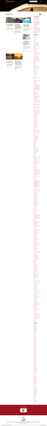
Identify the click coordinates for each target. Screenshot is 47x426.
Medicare (35, 227)
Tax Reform (35, 298)
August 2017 (35, 364)
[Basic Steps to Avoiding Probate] (10, 61)
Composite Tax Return (36, 113)
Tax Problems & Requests (37, 297)
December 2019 (35, 348)
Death (27, 50)
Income (34, 168)
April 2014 (35, 398)
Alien (34, 49)
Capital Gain (35, 70)
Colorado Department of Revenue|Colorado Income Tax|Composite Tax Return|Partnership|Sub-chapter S (37, 97)
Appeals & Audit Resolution (37, 54)
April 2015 (35, 386)
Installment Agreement (36, 173)
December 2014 (35, 390)
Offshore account (36, 233)
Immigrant (35, 167)
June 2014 (35, 396)
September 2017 (35, 363)
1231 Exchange (35, 38)
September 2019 (35, 349)
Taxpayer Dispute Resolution (22, 422)
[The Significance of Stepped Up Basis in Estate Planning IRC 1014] (27, 43)
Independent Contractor (36, 169)
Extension (35, 141)
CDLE (34, 75)
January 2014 (35, 401)
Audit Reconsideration (36, 59)
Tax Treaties (35, 301)
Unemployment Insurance (37, 316)
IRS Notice (35, 201)
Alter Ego (35, 51)
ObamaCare (35, 232)
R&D (34, 250)
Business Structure (36, 68)
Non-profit (35, 231)
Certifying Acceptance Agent (37, 77)
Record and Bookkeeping (29, 422)
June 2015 (35, 384)
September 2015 (35, 381)
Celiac (34, 76)
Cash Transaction (36, 74)
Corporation (35, 114)
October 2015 (35, 380)
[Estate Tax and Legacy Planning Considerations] (27, 25)
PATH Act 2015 (35, 237)
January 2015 (35, 389)
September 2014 (35, 393)
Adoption (35, 47)
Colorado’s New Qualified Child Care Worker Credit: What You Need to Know (37, 24)
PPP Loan (35, 242)
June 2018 (35, 356)
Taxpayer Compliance (15, 422)
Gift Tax (17, 34)
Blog (34, 421)
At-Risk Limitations (36, 58)
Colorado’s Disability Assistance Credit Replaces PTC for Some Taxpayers (37, 18)
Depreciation (35, 121)
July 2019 (35, 350)
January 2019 (35, 353)
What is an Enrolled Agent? (21, 421)
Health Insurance (36, 160)
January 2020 (35, 347)
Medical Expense (36, 225)
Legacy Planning (26, 32)
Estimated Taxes (35, 139)
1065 (34, 36)
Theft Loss (35, 307)
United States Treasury (36, 317)
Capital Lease (35, 71)
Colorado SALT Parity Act (36, 110)
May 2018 (35, 357)
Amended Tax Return (36, 52)
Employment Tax (36, 134)
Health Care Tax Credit (36, 159)
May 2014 (35, 397)
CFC (34, 79)
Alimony (35, 50)
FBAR (34, 144)
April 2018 (35, 358)
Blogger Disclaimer (38, 421)
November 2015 (35, 379)
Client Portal (21, 423)
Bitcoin (34, 63)
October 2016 (35, 370)
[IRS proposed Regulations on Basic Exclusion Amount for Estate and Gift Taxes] (18, 26)
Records (35, 254)
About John (10, 421)
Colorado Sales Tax (36, 109)
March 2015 (35, 387)
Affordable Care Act (36, 48)
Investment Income (36, 176)
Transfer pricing (35, 308)
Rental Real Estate (36, 255)
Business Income (36, 66)
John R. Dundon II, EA (14, 421)
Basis (23, 50)
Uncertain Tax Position (36, 314)
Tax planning (29, 51)
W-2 (34, 319)
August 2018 (35, 355)
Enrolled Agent (35, 135)
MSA (34, 228)
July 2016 (35, 373)
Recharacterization (36, 253)
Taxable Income (35, 302)
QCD (34, 247)
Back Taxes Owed (36, 61)
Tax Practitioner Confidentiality (28, 421)
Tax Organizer (35, 294)
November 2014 (35, 391)
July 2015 (35, 383)
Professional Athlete (36, 245)
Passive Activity (35, 235)
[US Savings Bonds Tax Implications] (10, 25)
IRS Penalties (35, 202)
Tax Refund (35, 299)
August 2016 (35, 372)
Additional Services (35, 422)
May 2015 (35, 385)
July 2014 (35, 395)
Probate (11, 67)
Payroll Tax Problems (36, 239)
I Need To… (8, 422)
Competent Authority (36, 112)
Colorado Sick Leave (36, 111)
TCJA (34, 306)
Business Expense (36, 65)
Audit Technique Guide (36, 60)
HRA (34, 164)
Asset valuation (35, 57)
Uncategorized (35, 313)
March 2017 (35, 366)
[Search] (40, 14)
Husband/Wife (35, 166)
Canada (34, 69)
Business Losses (35, 67)
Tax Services (11, 422)
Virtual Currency (35, 318)
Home (7, 421)
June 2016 (35, 374)
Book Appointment (25, 423)
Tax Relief (35, 300)
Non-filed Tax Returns (36, 230)
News (33, 421)
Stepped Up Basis (25, 51)
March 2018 (35, 359)
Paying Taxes (35, 238)
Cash (34, 73)
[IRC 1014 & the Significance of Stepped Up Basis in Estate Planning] (18, 62)
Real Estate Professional (36, 251)
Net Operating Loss (36, 229)
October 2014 (35, 392)
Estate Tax (8, 31)
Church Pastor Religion (36, 84)
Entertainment (35, 136)
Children (35, 82)
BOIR (34, 64)
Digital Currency (35, 122)
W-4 (34, 320)
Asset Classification (36, 56)
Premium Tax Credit (36, 243)
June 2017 (35, 365)
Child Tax (35, 81)
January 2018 (35, 361)
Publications (35, 246)
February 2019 (35, 352)
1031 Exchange (35, 35)
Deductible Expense (36, 119)
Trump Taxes (35, 309)
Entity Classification (36, 137)
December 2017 (35, 362)
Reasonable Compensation (37, 252)
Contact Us (39, 422)
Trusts (34, 310)
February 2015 (35, 388)
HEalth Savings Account (36, 161)
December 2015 (35, 378)
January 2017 (35, 368)
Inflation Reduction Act (36, 172)
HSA (34, 165)
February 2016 (35, 376)
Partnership (35, 234)
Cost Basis (25, 50)
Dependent (35, 120)
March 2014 (35, 399)
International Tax (36, 174)
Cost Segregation (36, 116)
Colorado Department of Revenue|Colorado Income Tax (37, 94)
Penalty (34, 240)
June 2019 (35, 351)
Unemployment (35, 315)
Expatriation (35, 140)
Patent (34, 236)
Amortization (35, 53)
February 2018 (35, 360)
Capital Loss (35, 72)
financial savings (11, 31)
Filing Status (35, 146)
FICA (34, 145)
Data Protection (35, 117)
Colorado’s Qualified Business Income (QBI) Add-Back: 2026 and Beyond (37, 22)
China (34, 83)
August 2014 (35, 394)
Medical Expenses (36, 226)
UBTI (34, 312)
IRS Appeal (35, 180)
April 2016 (35, 375)
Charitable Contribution (36, 80)
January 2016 (35, 377)
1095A (34, 37)
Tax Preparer (35, 296)
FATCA (34, 143)
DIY (6, 31)
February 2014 (35, 400)
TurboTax (35, 311)
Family (34, 142)
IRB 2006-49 (35, 178)
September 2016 (35, 371)
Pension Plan (35, 241)
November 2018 (35, 354)
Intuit (34, 175)
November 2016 (35, 369)
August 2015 (35, 382)
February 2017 (35, 367)
